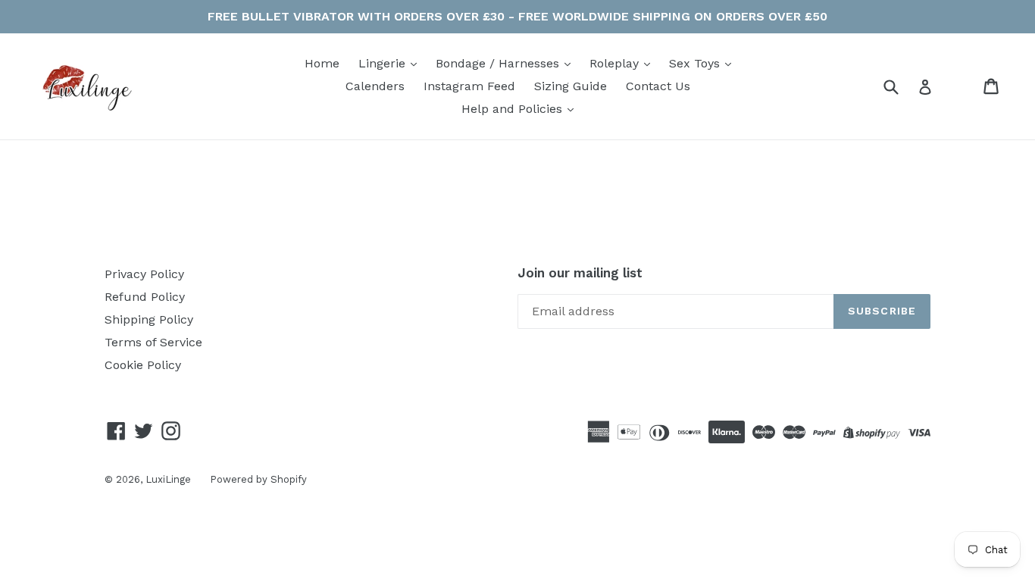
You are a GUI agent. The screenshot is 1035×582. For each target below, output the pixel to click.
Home (322, 63)
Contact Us (658, 86)
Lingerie (383, 63)
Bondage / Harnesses (499, 63)
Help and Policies (513, 109)
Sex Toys (696, 63)
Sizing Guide (570, 86)
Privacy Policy (144, 274)
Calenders (375, 86)
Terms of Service (153, 342)
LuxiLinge (168, 479)
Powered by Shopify (258, 479)
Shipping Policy (149, 319)
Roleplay (616, 63)
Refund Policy (145, 296)
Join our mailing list (580, 272)
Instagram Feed (469, 86)
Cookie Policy (143, 365)
